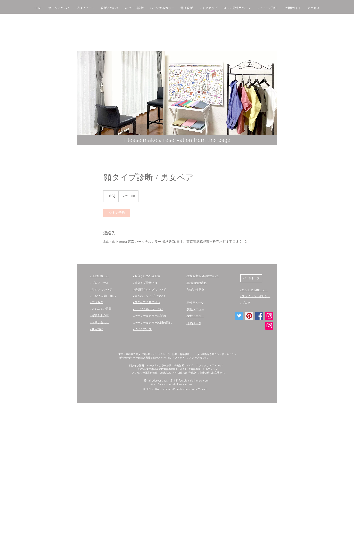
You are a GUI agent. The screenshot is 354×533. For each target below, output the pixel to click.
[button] (59, 8)
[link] (116, 213)
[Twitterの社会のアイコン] (239, 316)
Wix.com (202, 389)
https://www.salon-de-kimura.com (171, 384)
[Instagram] (269, 316)
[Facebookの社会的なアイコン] (259, 316)
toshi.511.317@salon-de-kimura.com (186, 381)
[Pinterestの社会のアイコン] (249, 316)
